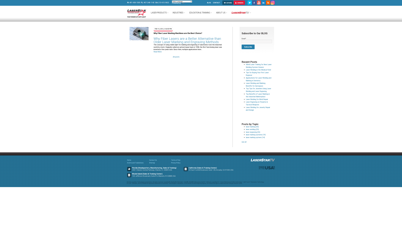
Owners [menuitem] (237, 3)
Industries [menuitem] (178, 12)
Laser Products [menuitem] (159, 12)
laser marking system (255, 137)
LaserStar (136, 13)
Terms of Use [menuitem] (175, 160)
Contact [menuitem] (216, 3)
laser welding (252, 129)
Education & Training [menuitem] (199, 12)
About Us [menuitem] (220, 12)
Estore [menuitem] (226, 3)
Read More (158, 52)
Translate (188, 3)
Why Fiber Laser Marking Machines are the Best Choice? (178, 33)
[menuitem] (241, 12)
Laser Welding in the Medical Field (258, 70)
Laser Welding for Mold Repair (257, 99)
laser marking (252, 127)
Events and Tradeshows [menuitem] (135, 163)
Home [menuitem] (129, 160)
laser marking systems (256, 135)
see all (244, 142)
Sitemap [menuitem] (152, 163)
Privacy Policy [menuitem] (175, 163)
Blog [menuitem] (209, 3)
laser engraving (253, 132)
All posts (176, 57)
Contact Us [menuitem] (153, 160)
